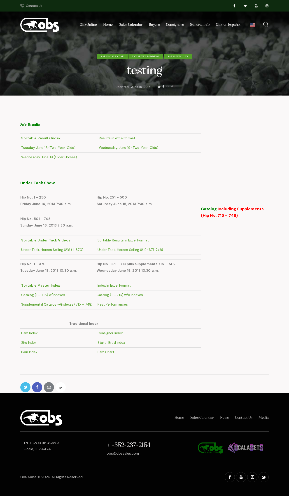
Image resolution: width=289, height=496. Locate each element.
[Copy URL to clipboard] (172, 86)
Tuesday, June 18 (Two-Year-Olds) (47, 147)
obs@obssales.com (123, 453)
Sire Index (28, 342)
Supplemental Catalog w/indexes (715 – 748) (56, 304)
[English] (252, 26)
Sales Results (178, 56)
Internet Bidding (145, 56)
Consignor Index (110, 333)
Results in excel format (116, 138)
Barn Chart (105, 352)
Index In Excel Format (114, 285)
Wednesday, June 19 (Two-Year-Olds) (128, 147)
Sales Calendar (112, 56)
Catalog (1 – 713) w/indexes (42, 295)
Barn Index (28, 352)
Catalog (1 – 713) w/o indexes (120, 295)
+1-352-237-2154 (128, 445)
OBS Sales (28, 477)
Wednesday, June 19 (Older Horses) (48, 157)
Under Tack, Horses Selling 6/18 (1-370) (52, 250)
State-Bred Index (111, 342)
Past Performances (112, 304)
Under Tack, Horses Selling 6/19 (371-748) (130, 250)
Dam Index (28, 333)
